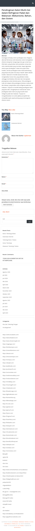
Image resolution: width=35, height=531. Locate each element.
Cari (4, 219)
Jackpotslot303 (7, 482)
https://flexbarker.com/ (9, 422)
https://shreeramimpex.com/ (10, 356)
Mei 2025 (5, 310)
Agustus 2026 (6, 272)
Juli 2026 (5, 275)
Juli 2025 (5, 303)
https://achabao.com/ (8, 447)
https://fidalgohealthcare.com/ (11, 479)
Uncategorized (7, 327)
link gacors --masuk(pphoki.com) (11, 491)
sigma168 (5, 457)
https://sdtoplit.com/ (8, 363)
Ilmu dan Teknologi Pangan (10, 324)
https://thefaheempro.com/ (10, 347)
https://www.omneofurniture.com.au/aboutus (15, 469)
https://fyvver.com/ (8, 413)
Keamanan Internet (16, 123)
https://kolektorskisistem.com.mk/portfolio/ (14, 473)
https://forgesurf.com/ (9, 416)
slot (4, 507)
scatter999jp (6, 488)
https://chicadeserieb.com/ (10, 432)
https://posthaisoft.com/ (9, 369)
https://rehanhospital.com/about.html (13, 476)
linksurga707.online (8, 498)
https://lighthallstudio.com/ (10, 394)
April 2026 (5, 284)
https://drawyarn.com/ (9, 426)
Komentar (5, 157)
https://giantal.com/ (8, 407)
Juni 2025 (5, 306)
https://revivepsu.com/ (9, 360)
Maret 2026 (6, 288)
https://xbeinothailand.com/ (10, 338)
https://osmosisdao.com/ (9, 372)
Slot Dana (5, 466)
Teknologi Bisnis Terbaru (9, 240)
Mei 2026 (5, 281)
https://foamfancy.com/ (9, 419)
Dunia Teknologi (7, 243)
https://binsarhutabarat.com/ (10, 438)
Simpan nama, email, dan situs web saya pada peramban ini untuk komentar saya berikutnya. (16, 201)
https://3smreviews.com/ (9, 451)
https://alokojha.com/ (8, 444)
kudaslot (5, 460)
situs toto (5, 463)
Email (4, 184)
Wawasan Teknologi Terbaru (10, 246)
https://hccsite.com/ (8, 404)
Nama (4, 177)
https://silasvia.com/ (8, 353)
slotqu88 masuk (7, 504)
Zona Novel (6, 212)
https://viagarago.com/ (9, 344)
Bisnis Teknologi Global (17, 113)
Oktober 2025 (6, 294)
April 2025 (5, 313)
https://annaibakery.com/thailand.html (13, 513)
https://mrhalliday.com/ (9, 382)
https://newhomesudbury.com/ (11, 375)
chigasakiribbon (7, 485)
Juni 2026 (5, 278)
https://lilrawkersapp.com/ (10, 391)
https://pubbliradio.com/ (9, 366)
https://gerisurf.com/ (8, 410)
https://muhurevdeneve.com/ (11, 378)
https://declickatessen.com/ (10, 429)
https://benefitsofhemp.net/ (10, 441)
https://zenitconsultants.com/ (11, 334)
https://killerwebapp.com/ (9, 400)
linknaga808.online (8, 495)
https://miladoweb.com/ (9, 388)
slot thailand (6, 510)
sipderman (9, 22)
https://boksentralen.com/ (10, 435)
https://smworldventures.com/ (11, 350)
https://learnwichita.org (9, 397)
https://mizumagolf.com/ (9, 385)
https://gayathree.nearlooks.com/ (12, 517)
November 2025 (7, 291)
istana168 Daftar (7, 501)
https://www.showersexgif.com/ (11, 341)
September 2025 (7, 297)
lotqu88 (5, 454)
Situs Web (5, 191)
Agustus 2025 (6, 300)
